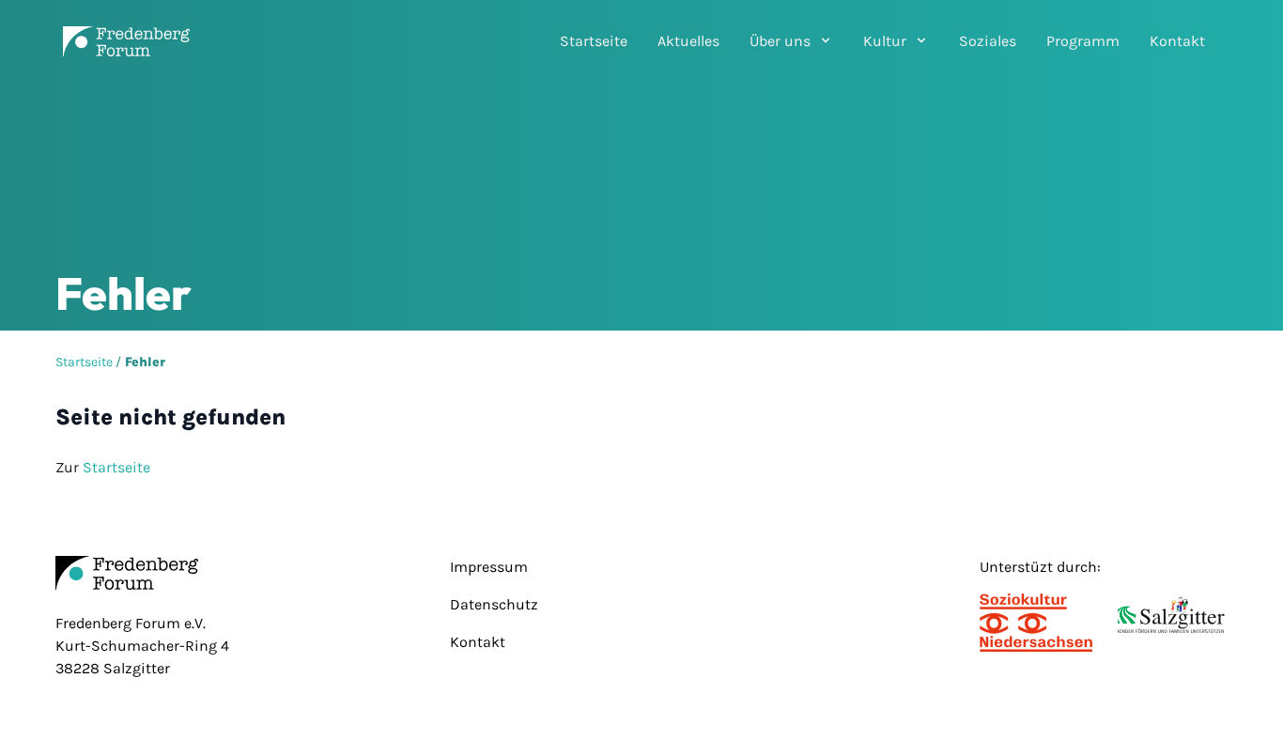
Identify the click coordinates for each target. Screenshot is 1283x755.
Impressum (489, 567)
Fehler (145, 362)
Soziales (987, 41)
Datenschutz (494, 604)
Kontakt (1177, 41)
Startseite (593, 41)
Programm (1083, 41)
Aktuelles (688, 41)
